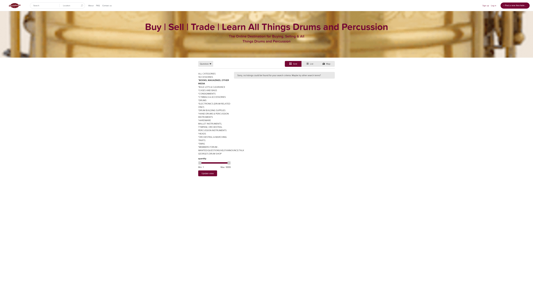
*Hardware (204, 120)
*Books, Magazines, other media (213, 82)
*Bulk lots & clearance (211, 86)
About (91, 5)
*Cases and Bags (207, 90)
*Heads (202, 133)
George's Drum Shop (210, 153)
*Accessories (205, 76)
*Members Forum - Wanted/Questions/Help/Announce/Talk (214, 148)
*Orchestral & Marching (212, 136)
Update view (208, 173)
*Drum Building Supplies (211, 110)
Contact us (107, 5)
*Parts (201, 140)
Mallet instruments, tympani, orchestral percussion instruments (212, 127)
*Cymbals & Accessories (212, 96)
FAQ (98, 5)
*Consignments (207, 93)
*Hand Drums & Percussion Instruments (213, 115)
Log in (493, 5)
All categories (207, 73)
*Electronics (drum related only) (214, 105)
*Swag (201, 143)
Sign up (485, 5)
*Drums (202, 100)
